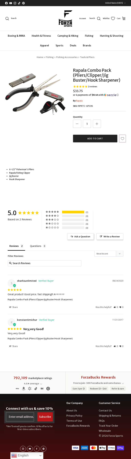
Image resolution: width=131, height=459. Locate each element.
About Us (71, 410)
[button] (96, 95)
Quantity (77, 117)
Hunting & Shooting (111, 35)
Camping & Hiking (67, 35)
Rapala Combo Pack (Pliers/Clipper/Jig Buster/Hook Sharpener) (40, 299)
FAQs (102, 420)
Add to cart (95, 138)
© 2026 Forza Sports (111, 435)
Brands (87, 45)
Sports (59, 45)
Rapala (79, 100)
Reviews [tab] (14, 246)
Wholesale (105, 430)
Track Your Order (108, 425)
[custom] (23, 449)
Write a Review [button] (112, 236)
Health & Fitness (41, 35)
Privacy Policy (74, 415)
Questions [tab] (35, 246)
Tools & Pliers (87, 57)
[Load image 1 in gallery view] (35, 94)
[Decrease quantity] (77, 124)
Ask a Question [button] (82, 236)
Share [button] (15, 307)
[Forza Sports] (66, 18)
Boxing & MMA (16, 35)
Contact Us (105, 410)
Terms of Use (74, 420)
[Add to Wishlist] (122, 138)
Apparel (44, 45)
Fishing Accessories (67, 57)
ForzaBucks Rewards (78, 425)
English (23, 455)
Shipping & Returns (110, 415)
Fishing (89, 35)
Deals (73, 45)
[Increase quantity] (97, 124)
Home (40, 57)
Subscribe (45, 416)
